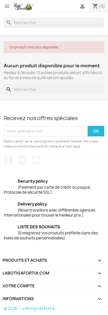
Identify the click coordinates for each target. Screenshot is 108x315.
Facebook (8, 160)
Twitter (22, 160)
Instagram (36, 160)
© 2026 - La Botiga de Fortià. (30, 308)
